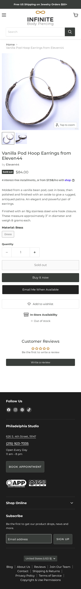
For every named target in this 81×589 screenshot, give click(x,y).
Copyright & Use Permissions (40, 580)
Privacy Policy (25, 575)
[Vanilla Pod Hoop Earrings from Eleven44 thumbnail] (8, 138)
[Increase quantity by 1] (35, 252)
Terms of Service (50, 575)
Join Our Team (60, 567)
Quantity (7, 244)
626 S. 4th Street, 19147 (21, 436)
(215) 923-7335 (17, 443)
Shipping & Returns (46, 571)
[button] (40, 289)
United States (39, 558)
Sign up (63, 539)
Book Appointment (25, 466)
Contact (22, 571)
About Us (23, 567)
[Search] (70, 32)
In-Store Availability (43, 314)
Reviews (40, 567)
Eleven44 (12, 164)
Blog (9, 567)
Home (10, 44)
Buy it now (40, 277)
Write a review (40, 362)
